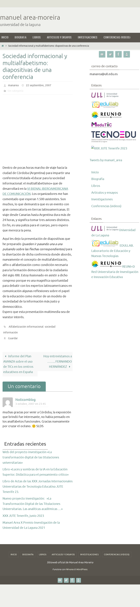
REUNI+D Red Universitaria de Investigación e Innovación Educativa (114, 272)
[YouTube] (102, 54)
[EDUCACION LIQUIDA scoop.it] (126, 54)
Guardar (13, 335)
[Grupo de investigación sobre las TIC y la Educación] (105, 107)
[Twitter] (110, 54)
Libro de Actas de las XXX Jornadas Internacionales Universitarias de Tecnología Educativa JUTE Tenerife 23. (38, 483)
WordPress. (82, 565)
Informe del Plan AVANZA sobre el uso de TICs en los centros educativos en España (18, 360)
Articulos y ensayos (104, 193)
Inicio (95, 172)
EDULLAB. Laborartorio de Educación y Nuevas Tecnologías (112, 251)
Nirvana (70, 565)
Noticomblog (25, 396)
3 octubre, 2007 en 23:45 (30, 400)
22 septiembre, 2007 (38, 85)
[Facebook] (118, 54)
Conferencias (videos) (106, 206)
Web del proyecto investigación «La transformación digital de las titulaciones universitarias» (31, 453)
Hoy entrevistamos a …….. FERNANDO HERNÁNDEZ (57, 358)
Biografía (97, 179)
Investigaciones (102, 199)
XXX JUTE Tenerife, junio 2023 (23, 512)
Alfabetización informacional (26, 325)
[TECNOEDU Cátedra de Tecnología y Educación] (113, 142)
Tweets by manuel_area (106, 160)
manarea (13, 85)
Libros (95, 186)
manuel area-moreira (30, 17)
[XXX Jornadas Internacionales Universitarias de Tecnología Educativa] (109, 148)
